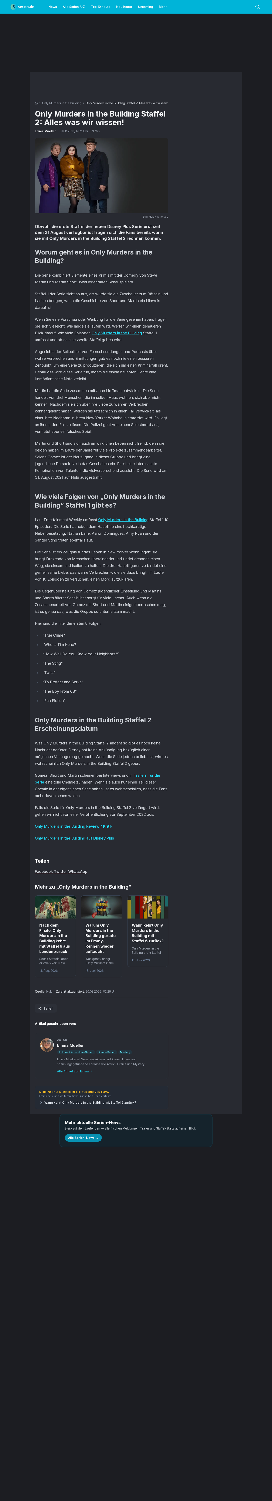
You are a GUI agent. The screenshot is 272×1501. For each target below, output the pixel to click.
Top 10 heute (100, 6)
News (52, 6)
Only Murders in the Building (61, 103)
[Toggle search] (257, 7)
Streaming (145, 6)
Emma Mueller (45, 131)
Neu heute (124, 6)
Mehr (163, 6)
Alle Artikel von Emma (73, 1071)
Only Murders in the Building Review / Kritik (73, 826)
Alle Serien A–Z (74, 6)
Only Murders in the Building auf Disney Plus (74, 838)
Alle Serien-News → (83, 1137)
